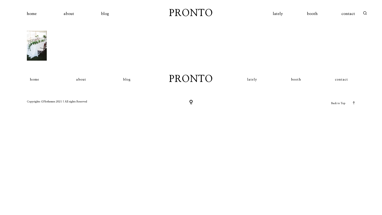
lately (278, 14)
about (69, 14)
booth (312, 14)
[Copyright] (191, 102)
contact (348, 14)
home (32, 14)
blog (105, 14)
